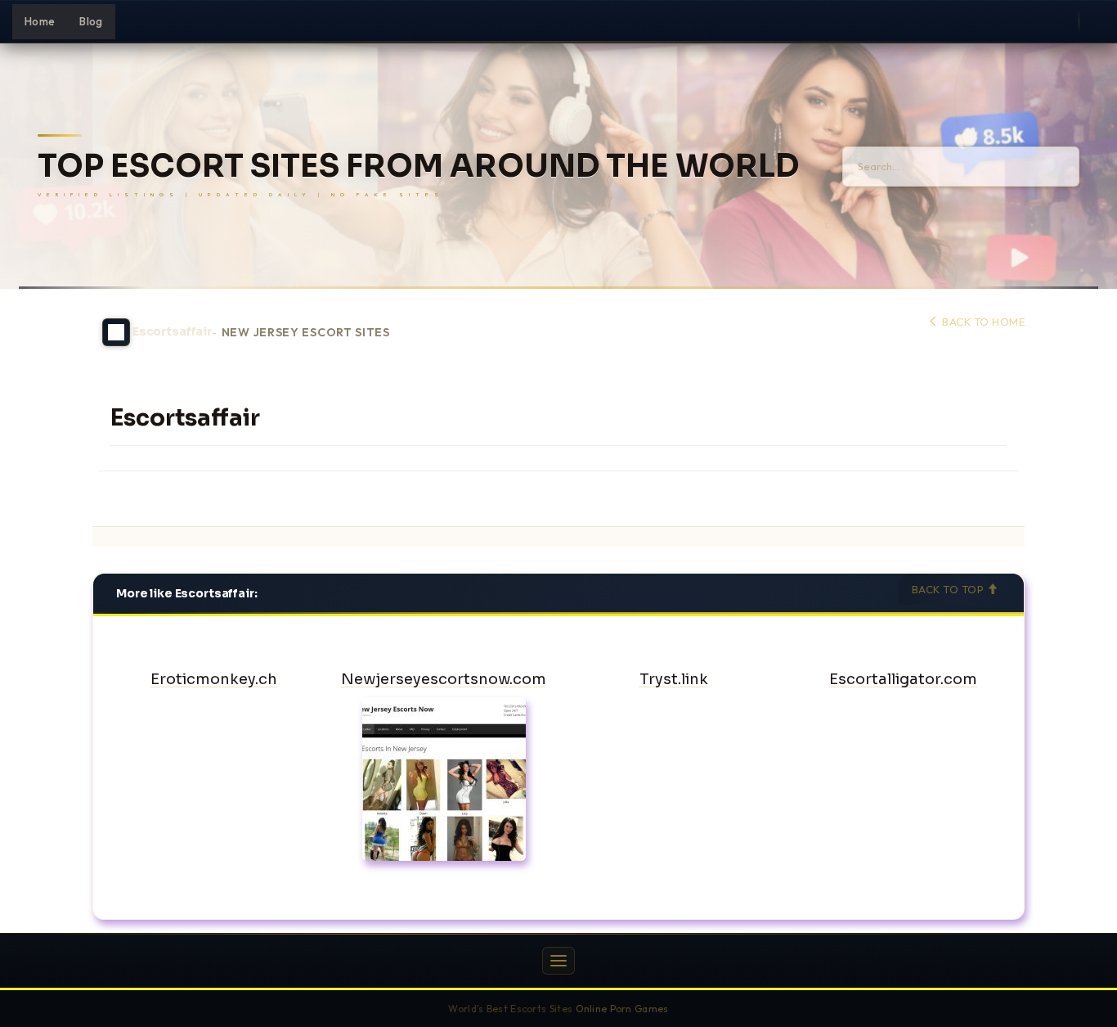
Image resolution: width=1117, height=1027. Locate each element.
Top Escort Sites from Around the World (418, 166)
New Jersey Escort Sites (306, 333)
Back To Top (949, 589)
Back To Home (982, 321)
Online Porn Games (622, 1008)
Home (40, 21)
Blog (90, 21)
